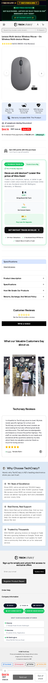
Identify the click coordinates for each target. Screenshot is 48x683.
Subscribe (39, 571)
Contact (38, 605)
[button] (4, 25)
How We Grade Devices (35, 611)
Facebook (7, 664)
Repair (11, 605)
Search (42, 30)
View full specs (9, 267)
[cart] (43, 24)
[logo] (23, 24)
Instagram (20, 664)
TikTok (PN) (43, 664)
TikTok (31, 664)
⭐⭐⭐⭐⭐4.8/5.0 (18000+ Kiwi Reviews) (18, 44)
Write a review (24, 323)
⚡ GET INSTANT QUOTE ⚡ (24, 18)
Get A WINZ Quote (14, 611)
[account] (38, 24)
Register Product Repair (14, 581)
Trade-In (25, 605)
